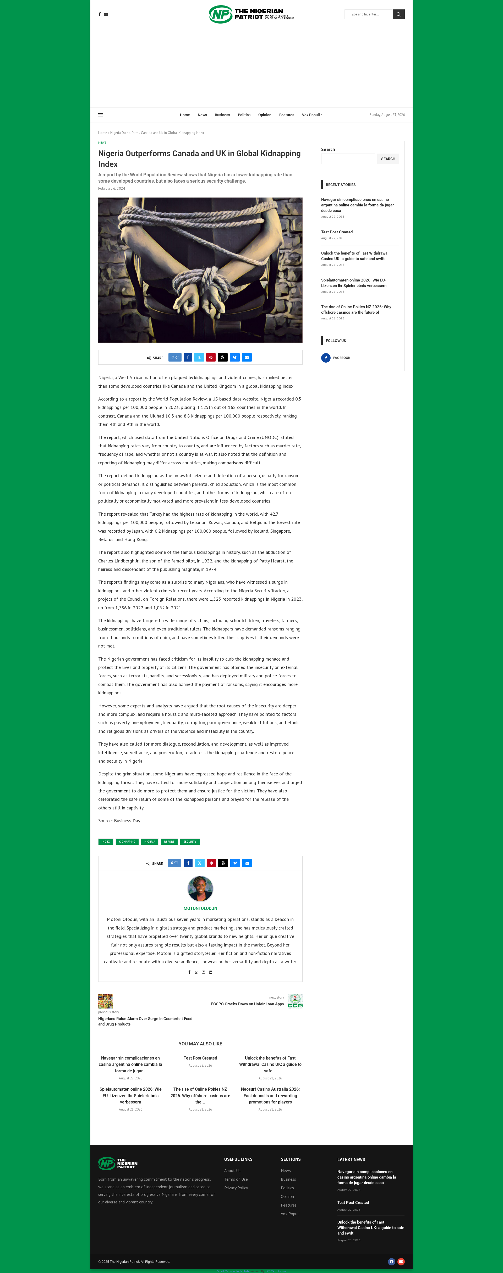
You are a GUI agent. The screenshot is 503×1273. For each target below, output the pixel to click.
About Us (232, 1170)
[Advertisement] (251, 68)
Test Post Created (200, 1058)
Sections (291, 1159)
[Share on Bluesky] (235, 357)
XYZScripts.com (276, 1271)
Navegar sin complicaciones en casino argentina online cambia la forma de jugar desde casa (357, 205)
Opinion (264, 115)
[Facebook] (99, 14)
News (202, 115)
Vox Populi (311, 115)
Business (222, 115)
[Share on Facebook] (188, 357)
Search (399, 14)
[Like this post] (176, 357)
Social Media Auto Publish (233, 1271)
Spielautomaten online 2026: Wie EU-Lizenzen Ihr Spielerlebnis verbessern (131, 1096)
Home (185, 115)
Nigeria (149, 841)
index (106, 841)
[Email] (106, 14)
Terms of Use (236, 1179)
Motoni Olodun (200, 908)
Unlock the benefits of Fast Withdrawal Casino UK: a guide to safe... (270, 1064)
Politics (244, 115)
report (169, 841)
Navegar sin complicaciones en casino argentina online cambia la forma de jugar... (130, 1064)
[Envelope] (401, 1261)
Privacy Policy (236, 1188)
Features (286, 115)
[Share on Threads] (223, 357)
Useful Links (238, 1159)
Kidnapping (127, 841)
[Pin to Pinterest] (211, 357)
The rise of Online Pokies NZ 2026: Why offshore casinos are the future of (356, 310)
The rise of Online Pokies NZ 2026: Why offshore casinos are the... (200, 1096)
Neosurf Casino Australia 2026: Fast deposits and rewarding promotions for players (270, 1096)
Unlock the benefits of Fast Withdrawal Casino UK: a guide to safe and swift (355, 256)
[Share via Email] (247, 357)
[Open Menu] (100, 114)
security (189, 841)
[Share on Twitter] (199, 357)
